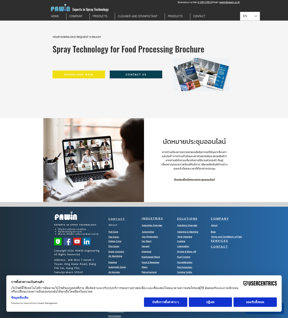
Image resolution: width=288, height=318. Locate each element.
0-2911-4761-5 (205, 2)
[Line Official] (58, 241)
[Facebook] (67, 241)
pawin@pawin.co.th (229, 2)
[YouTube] (77, 241)
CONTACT (116, 219)
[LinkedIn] (87, 241)
